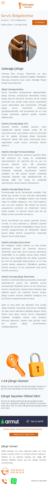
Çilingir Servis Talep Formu (24, 434)
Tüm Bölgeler (39, 22)
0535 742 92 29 (17, 473)
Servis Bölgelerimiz (18, 20)
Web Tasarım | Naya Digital (39, 480)
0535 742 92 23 (17, 470)
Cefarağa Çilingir (21, 25)
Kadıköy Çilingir (7, 25)
